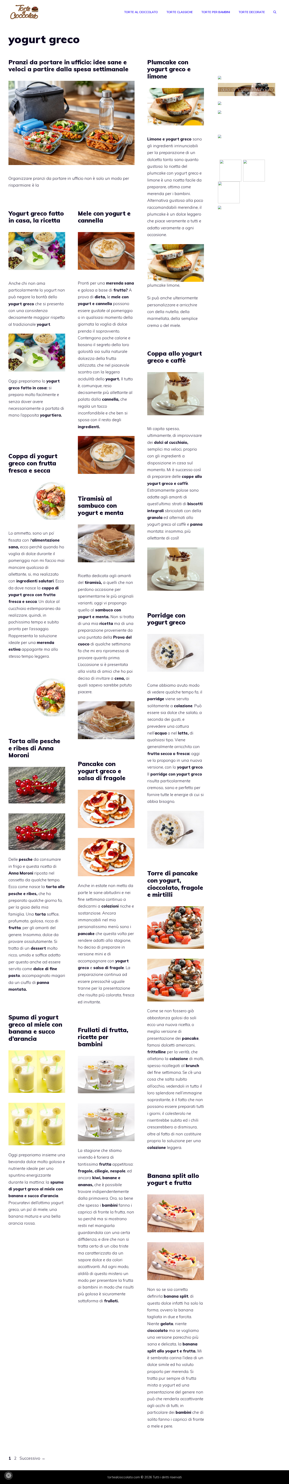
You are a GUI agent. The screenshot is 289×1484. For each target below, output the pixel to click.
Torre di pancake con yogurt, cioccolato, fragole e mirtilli (175, 883)
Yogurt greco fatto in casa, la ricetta (36, 217)
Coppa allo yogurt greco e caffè (174, 357)
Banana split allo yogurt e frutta (173, 1179)
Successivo (32, 1458)
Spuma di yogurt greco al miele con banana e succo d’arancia (35, 1028)
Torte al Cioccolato (141, 12)
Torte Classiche (179, 12)
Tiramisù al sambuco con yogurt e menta (101, 505)
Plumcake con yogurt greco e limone (169, 69)
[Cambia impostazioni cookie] (8, 1475)
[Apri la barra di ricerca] (275, 12)
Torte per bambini (215, 12)
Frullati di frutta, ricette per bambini (103, 1037)
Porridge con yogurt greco (166, 619)
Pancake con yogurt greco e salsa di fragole (101, 771)
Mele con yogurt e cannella (104, 217)
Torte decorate (251, 12)
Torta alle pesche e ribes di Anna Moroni (34, 748)
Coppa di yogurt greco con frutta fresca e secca (32, 463)
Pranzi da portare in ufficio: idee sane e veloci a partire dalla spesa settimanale (68, 65)
